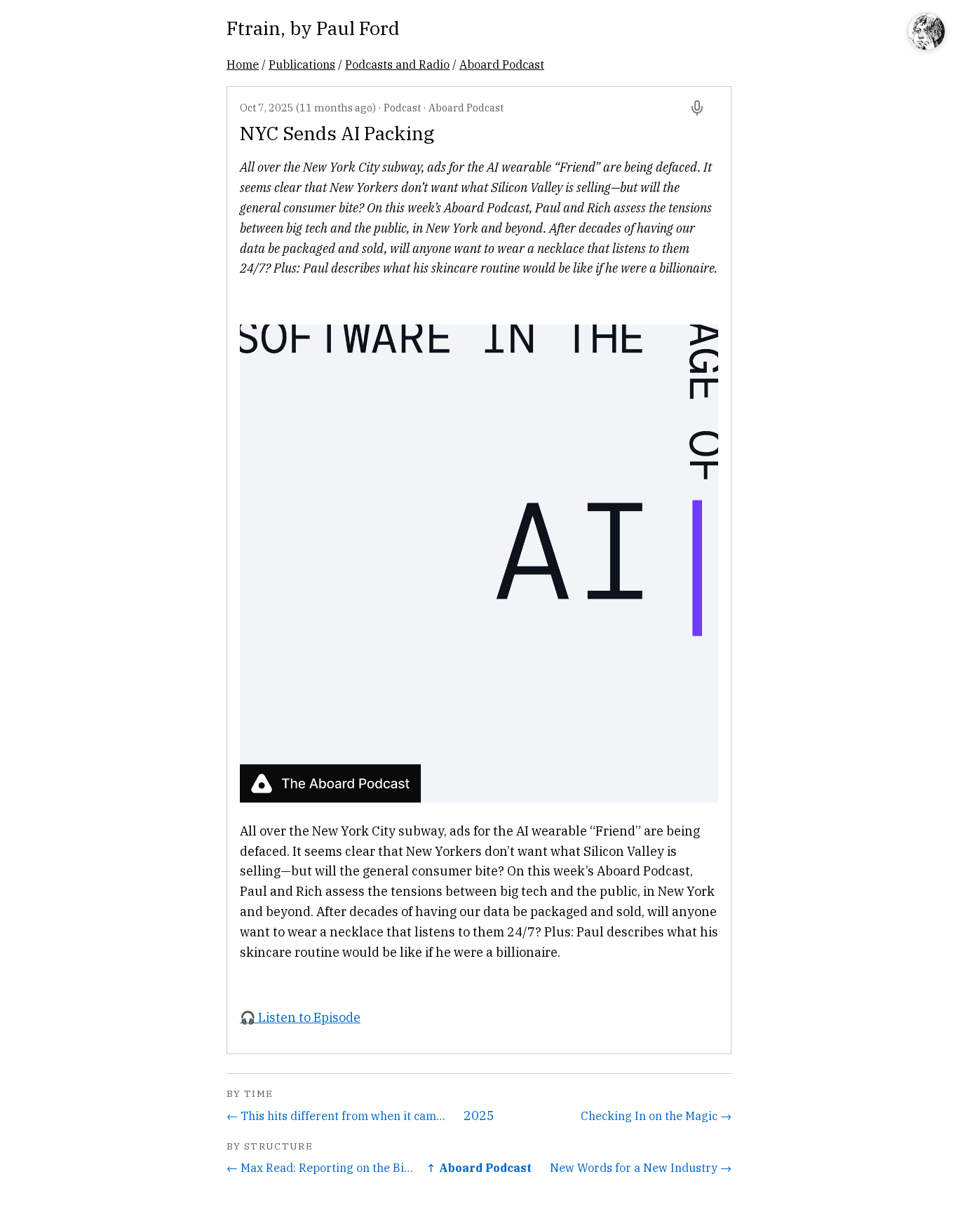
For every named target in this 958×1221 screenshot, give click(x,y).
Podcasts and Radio (397, 64)
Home (243, 64)
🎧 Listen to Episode (300, 1017)
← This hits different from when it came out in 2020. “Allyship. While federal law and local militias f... (339, 1115)
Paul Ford (358, 27)
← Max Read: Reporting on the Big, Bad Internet (320, 1167)
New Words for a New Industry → (640, 1167)
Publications (302, 64)
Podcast (402, 107)
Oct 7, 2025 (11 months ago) (308, 107)
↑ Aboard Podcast (479, 1167)
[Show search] (926, 33)
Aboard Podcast (501, 64)
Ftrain (254, 27)
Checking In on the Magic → (656, 1115)
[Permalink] (697, 108)
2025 (479, 1115)
